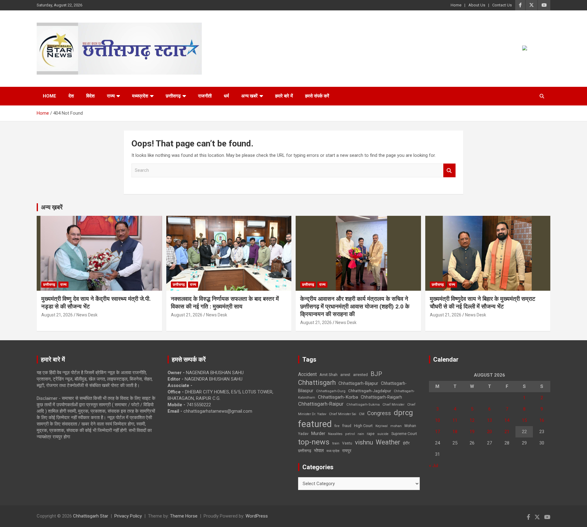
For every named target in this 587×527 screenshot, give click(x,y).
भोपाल (319, 450)
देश (71, 96)
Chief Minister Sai (342, 414)
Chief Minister (393, 405)
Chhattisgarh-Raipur (321, 404)
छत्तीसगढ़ (304, 450)
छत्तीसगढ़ (173, 96)
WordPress (257, 516)
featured (315, 424)
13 (489, 420)
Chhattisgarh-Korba (338, 397)
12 (472, 420)
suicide (383, 434)
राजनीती (205, 96)
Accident (307, 374)
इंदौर (406, 443)
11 (454, 420)
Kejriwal (381, 426)
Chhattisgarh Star (90, 516)
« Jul (433, 465)
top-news (314, 441)
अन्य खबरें (249, 96)
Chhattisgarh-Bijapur (358, 383)
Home (456, 5)
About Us (476, 5)
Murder (318, 433)
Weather (388, 442)
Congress (379, 413)
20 (489, 431)
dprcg (403, 412)
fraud (346, 426)
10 (437, 420)
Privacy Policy (128, 516)
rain (361, 434)
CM (361, 414)
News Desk (87, 314)
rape (371, 433)
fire (336, 426)
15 (524, 420)
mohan (396, 426)
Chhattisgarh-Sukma (363, 405)
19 (472, 431)
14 (506, 420)
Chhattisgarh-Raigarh (381, 397)
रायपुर (346, 450)
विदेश (90, 96)
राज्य (111, 96)
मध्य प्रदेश (333, 451)
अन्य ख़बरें (52, 207)
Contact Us (502, 5)
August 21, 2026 (57, 314)
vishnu (364, 442)
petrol (350, 434)
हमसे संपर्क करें (317, 96)
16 (541, 420)
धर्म (226, 96)
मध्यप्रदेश (140, 96)
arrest (345, 375)
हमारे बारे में (284, 96)
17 (437, 431)
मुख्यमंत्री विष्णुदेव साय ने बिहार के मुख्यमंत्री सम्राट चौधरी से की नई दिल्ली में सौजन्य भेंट (482, 302)
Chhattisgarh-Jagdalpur (369, 390)
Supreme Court (404, 433)
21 (506, 431)
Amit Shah (328, 374)
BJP (376, 374)
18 (454, 431)
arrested (360, 374)
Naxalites (335, 434)
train (335, 443)
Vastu (347, 443)
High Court (363, 425)
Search (449, 170)
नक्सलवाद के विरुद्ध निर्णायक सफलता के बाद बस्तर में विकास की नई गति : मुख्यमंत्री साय (225, 302)
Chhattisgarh (317, 382)
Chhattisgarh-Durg (330, 391)
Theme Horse (184, 516)
